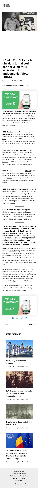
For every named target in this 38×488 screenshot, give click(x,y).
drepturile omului (18, 260)
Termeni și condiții (19, 478)
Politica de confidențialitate (19, 476)
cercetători (29, 279)
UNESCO (28, 171)
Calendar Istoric (10, 366)
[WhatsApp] (17, 318)
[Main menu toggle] (34, 6)
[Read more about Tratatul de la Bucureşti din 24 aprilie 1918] (19, 412)
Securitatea (6, 269)
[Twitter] (22, 318)
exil (3, 265)
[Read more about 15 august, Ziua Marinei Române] (19, 349)
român (4, 152)
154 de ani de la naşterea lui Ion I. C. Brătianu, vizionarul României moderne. (19, 393)
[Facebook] (13, 318)
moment (9, 178)
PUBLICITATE (19, 481)
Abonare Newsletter (19, 474)
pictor (4, 191)
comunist (12, 251)
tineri (18, 279)
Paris (4, 139)
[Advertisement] (19, 45)
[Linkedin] (26, 318)
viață (26, 214)
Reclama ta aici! (19, 471)
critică (28, 248)
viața (4, 274)
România (10, 132)
